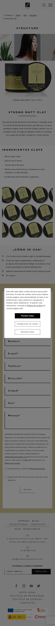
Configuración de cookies (27, 324)
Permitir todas (27, 316)
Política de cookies (35, 305)
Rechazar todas (27, 332)
